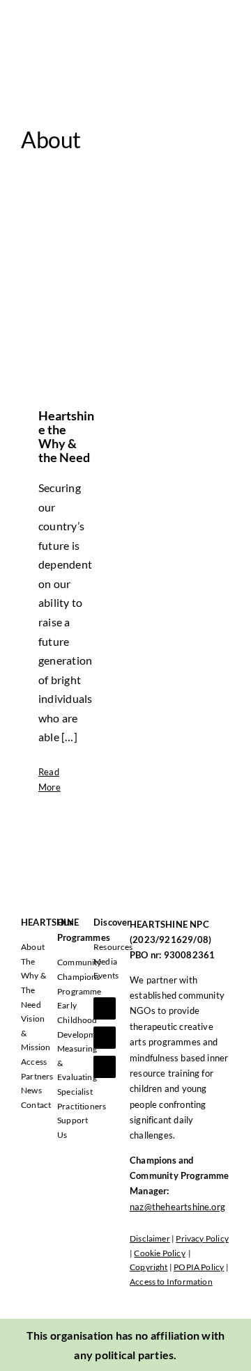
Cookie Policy (159, 1253)
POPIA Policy (199, 1267)
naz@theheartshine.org (177, 1206)
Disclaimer (150, 1238)
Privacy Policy (202, 1238)
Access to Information (171, 1281)
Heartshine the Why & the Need (66, 436)
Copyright (149, 1267)
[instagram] (104, 1067)
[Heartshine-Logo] (71, 19)
